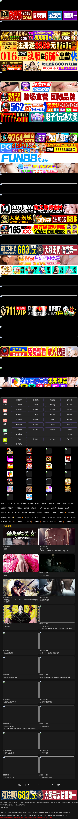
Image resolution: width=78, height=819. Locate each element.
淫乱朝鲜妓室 (8, 653)
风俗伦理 (69, 439)
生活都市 (19, 439)
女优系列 (35, 419)
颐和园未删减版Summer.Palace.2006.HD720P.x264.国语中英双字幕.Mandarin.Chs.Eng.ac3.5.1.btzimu (20, 728)
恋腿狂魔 (69, 419)
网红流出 (52, 414)
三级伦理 (19, 405)
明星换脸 (35, 424)
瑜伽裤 (53, 424)
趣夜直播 (10, 512)
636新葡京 (71, 512)
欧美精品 (52, 400)
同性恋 (70, 434)
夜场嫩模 (17, 512)
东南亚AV (69, 410)
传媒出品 (19, 434)
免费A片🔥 (21, 522)
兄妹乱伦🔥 (29, 522)
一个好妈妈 (44, 753)
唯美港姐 (52, 410)
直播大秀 (73, 517)
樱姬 (5, 575)
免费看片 (59, 517)
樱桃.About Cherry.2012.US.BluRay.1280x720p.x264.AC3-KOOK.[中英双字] (56, 551)
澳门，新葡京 (51, 517)
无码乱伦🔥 (19, 517)
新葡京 (64, 503)
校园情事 (35, 439)
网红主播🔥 (70, 522)
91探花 (36, 414)
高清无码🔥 (53, 522)
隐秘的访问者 (44, 600)
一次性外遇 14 (9, 777)
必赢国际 (3, 508)
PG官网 (10, 503)
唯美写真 (52, 429)
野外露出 (69, 414)
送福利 (58, 503)
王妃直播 (60, 508)
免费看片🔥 (63, 512)
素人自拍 (69, 405)
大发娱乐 (39, 512)
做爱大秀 (66, 517)
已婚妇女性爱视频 (46, 702)
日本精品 (35, 405)
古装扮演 (19, 419)
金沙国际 (42, 517)
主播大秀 (53, 508)
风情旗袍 (19, 424)
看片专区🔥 (38, 522)
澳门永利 (30, 503)
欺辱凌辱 (19, 414)
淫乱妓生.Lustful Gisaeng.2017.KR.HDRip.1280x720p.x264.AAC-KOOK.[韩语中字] (57, 628)
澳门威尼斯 (4, 522)
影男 (5, 549)
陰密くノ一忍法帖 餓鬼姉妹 (49, 653)
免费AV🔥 (61, 522)
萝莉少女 (69, 400)
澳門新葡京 (47, 512)
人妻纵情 (52, 439)
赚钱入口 (45, 522)
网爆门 (70, 429)
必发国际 (24, 512)
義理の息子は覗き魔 (11, 677)
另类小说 (19, 444)
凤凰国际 (10, 508)
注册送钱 (44, 503)
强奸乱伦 (35, 400)
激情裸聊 (3, 517)
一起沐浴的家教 (9, 753)
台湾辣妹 (19, 410)
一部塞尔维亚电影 (46, 777)
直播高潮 (26, 508)
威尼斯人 (3, 503)
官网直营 (23, 503)
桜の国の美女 (44, 575)
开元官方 (27, 517)
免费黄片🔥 (11, 517)
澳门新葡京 (32, 512)
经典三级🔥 (12, 522)
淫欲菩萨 (7, 626)
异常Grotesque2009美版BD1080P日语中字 (55, 677)
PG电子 (37, 503)
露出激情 (35, 429)
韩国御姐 (35, 410)
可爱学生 (52, 419)
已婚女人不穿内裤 (10, 702)
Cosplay (52, 405)
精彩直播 (33, 508)
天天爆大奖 (35, 517)
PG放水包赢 (18, 508)
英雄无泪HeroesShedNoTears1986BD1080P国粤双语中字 (21, 601)
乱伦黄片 (67, 508)
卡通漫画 (19, 429)
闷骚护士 (69, 424)
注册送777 (52, 503)
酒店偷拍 (46, 508)
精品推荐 (19, 400)
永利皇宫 (55, 512)
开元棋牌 (16, 503)
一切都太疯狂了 (45, 726)
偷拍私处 (3, 512)
